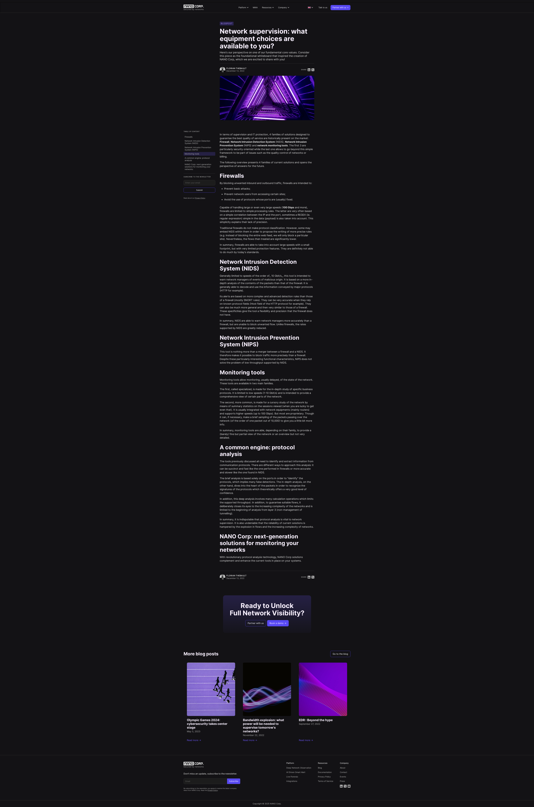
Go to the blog (340, 653)
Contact (343, 772)
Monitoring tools (192, 154)
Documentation (325, 772)
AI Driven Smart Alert (295, 772)
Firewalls (188, 137)
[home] (203, 7)
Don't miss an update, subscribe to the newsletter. (210, 773)
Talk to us (322, 7)
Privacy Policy (200, 198)
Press (342, 781)
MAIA (255, 7)
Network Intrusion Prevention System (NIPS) (198, 148)
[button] (243, 7)
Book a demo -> (278, 623)
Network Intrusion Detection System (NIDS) (197, 142)
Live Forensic (292, 777)
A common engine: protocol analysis (197, 159)
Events (343, 777)
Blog (320, 768)
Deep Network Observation (298, 768)
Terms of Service (325, 781)
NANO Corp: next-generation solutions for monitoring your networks (198, 166)
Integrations (291, 781)
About (342, 768)
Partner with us (256, 623)
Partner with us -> (340, 7)
